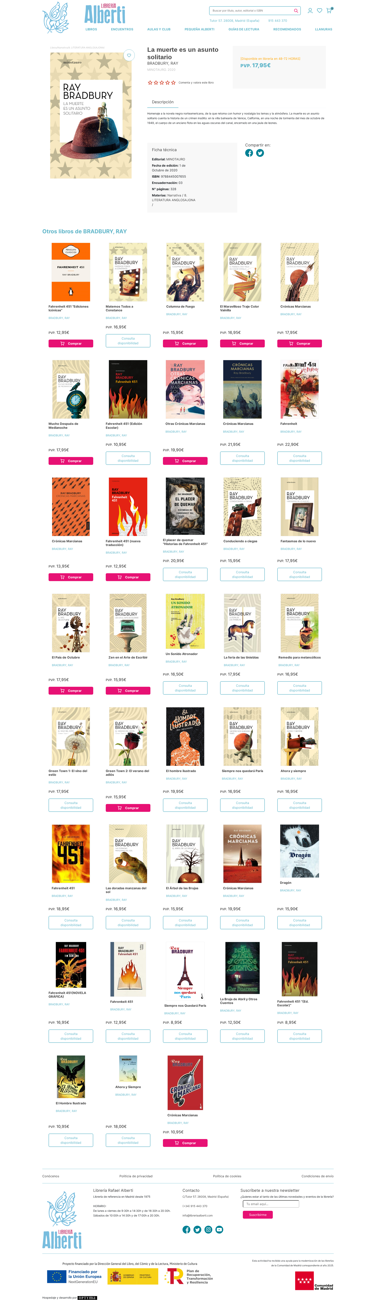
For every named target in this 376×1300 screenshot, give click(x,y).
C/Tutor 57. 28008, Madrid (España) (206, 1196)
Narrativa (63, 47)
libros (91, 29)
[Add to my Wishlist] (129, 55)
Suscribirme (258, 1215)
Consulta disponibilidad (128, 340)
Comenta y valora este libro (196, 82)
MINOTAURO (175, 159)
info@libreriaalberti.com (198, 1215)
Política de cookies (227, 1176)
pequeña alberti (199, 29)
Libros (53, 47)
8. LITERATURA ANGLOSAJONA (86, 47)
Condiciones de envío (318, 1176)
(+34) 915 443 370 (195, 1206)
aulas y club (159, 29)
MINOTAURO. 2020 (161, 70)
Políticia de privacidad (136, 1176)
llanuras (323, 29)
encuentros (122, 29)
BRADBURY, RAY (59, 318)
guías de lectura (244, 29)
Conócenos (50, 1176)
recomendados (287, 29)
